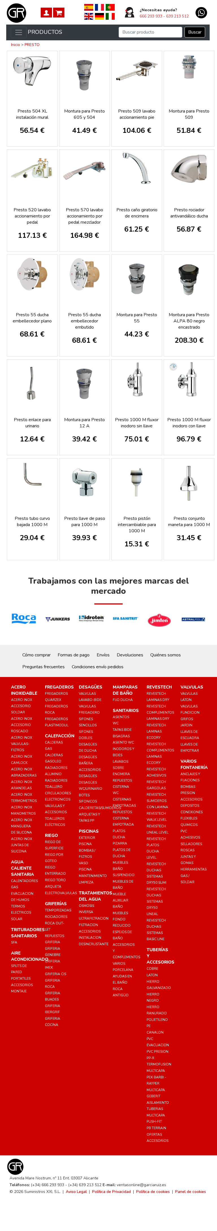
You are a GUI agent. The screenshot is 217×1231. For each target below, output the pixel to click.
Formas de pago (74, 655)
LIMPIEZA (86, 882)
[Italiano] (110, 16)
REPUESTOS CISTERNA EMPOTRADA (123, 818)
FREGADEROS (59, 687)
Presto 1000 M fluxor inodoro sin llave (137, 423)
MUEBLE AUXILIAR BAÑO (120, 900)
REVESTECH (159, 687)
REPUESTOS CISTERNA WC (122, 786)
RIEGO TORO (55, 880)
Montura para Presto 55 (136, 318)
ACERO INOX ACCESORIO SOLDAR (21, 706)
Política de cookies (153, 1191)
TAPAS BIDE (122, 729)
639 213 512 (177, 16)
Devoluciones (130, 655)
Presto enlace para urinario (32, 423)
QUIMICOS (189, 825)
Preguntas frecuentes (43, 667)
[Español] (88, 7)
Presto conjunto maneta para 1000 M (189, 521)
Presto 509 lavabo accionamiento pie (136, 114)
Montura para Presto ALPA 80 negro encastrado (189, 321)
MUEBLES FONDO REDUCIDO (122, 919)
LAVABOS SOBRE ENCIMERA (121, 767)
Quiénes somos (165, 655)
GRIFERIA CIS (55, 974)
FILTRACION (88, 925)
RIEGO (51, 835)
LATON (152, 975)
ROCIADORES (56, 917)
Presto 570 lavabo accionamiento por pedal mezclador (84, 216)
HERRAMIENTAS (194, 869)
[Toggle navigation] (19, 32)
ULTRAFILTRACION (93, 918)
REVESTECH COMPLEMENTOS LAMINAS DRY (160, 712)
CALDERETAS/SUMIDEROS (100, 808)
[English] (88, 16)
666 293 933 (151, 16)
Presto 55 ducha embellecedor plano (32, 318)
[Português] (110, 7)
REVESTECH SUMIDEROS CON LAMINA (157, 800)
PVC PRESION (157, 1051)
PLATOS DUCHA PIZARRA (120, 837)
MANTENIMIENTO (93, 876)
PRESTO (32, 44)
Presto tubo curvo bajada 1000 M (32, 521)
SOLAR (16, 919)
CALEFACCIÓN (59, 736)
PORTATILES (21, 978)
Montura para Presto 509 (189, 114)
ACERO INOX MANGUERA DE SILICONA (21, 826)
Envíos (103, 655)
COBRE (152, 968)
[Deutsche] (99, 16)
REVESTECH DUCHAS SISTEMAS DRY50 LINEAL (156, 901)
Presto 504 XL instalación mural (32, 114)
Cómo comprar (36, 655)
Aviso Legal (76, 1191)
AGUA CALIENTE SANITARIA (22, 868)
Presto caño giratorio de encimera (136, 213)
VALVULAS (192, 687)
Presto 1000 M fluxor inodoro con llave (189, 423)
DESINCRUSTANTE (93, 944)
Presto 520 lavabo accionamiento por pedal (32, 216)
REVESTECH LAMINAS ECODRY (156, 731)
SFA (14, 942)
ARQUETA (53, 886)
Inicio (15, 44)
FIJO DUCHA (123, 700)
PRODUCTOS (45, 32)
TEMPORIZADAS (58, 910)
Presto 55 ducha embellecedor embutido (84, 321)
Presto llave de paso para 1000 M (84, 521)
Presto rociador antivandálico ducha (189, 213)
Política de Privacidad (111, 1191)
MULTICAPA (156, 1071)
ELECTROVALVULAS (61, 893)
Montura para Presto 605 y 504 (84, 114)
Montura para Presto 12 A (84, 423)
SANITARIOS (126, 710)
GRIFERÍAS (56, 904)
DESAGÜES (90, 687)
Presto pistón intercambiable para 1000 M (137, 524)
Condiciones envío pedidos (97, 667)
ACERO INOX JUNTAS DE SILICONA (21, 845)
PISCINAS (89, 831)
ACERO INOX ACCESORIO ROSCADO (21, 724)
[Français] (99, 7)
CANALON (155, 1032)
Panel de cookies (190, 1191)
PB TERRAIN (156, 1128)
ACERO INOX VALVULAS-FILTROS (21, 743)
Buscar (194, 32)
